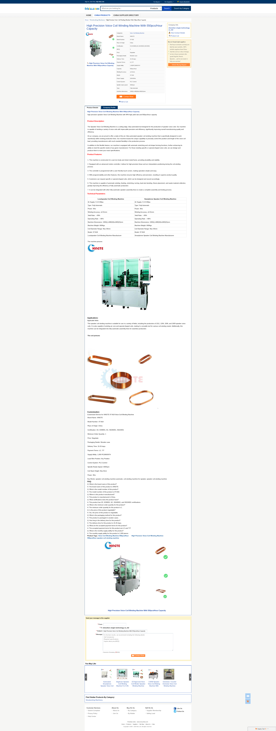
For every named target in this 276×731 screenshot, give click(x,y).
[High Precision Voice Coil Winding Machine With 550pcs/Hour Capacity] (100, 61)
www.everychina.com (142, 721)
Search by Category (181, 8)
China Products (102, 15)
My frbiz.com (100, 1)
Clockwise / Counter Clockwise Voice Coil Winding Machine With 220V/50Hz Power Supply (169, 686)
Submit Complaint (94, 710)
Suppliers (135, 724)
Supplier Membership (154, 710)
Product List (175, 36)
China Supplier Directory (126, 15)
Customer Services (93, 708)
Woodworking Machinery (97, 20)
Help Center (92, 716)
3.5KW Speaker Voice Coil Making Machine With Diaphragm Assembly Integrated (154, 686)
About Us (115, 708)
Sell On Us (149, 708)
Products (128, 724)
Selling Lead (151, 713)
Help (153, 724)
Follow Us (180, 711)
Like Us (179, 708)
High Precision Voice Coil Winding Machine (147, 536)
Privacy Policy (92, 713)
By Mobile (131, 713)
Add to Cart (124, 102)
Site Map (141, 724)
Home (88, 15)
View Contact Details (178, 33)
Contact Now (128, 97)
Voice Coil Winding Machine (137, 33)
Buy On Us (131, 708)
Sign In (87, 1)
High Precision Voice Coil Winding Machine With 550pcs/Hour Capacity (124, 27)
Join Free (92, 1)
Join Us (115, 713)
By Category (132, 710)
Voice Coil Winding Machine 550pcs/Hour (113, 536)
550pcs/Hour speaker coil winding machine (103, 538)
